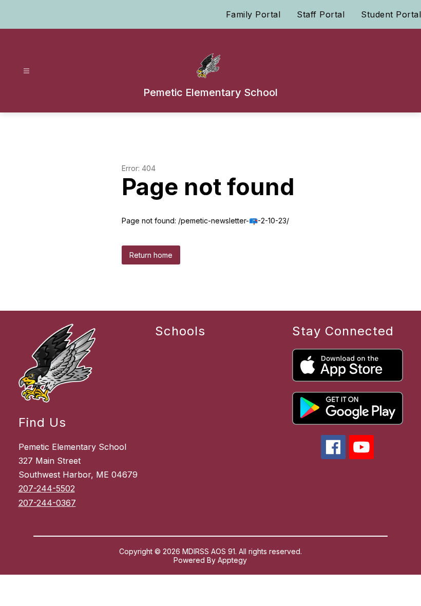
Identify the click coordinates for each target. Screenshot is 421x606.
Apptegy (232, 560)
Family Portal (253, 14)
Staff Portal (321, 14)
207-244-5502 (46, 488)
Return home (151, 255)
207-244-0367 (47, 503)
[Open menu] (26, 71)
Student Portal (391, 14)
